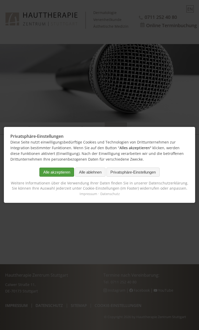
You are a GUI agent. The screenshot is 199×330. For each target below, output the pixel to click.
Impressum (88, 194)
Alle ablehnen (90, 172)
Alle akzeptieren (56, 172)
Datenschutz (110, 194)
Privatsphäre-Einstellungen (133, 172)
